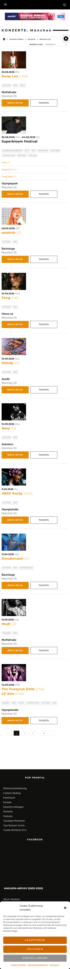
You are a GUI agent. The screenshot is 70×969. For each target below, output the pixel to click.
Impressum (54, 965)
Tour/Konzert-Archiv (14, 825)
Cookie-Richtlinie (18, 965)
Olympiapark (10, 183)
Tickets (44, 103)
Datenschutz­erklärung (38, 965)
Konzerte (8, 811)
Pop (33, 150)
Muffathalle (9, 92)
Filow (6, 162)
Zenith (6, 379)
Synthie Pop (9, 155)
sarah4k (11, 233)
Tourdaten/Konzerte (14, 820)
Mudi (9, 624)
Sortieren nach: (36, 44)
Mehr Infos (15, 103)
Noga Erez (9, 169)
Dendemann (15, 558)
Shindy (10, 363)
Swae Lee (15, 76)
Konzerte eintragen (13, 807)
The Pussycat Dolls (23, 689)
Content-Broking (12, 793)
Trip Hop (55, 150)
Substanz (7, 444)
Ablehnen (35, 949)
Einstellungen (34, 958)
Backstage (8, 248)
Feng (10, 298)
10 (44, 733)
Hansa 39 (7, 313)
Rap (15, 85)
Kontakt (7, 802)
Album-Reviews (11, 899)
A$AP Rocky (17, 493)
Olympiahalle (10, 509)
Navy (9, 428)
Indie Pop (43, 150)
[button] (65, 907)
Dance (6, 702)
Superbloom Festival (19, 141)
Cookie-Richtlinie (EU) (14, 830)
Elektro (22, 155)
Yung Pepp (8, 176)
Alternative (26, 567)
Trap (22, 85)
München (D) (9, 96)
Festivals (8, 816)
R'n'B (21, 702)
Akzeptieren (35, 940)
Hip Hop (6, 85)
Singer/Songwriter (12, 150)
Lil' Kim (13, 694)
